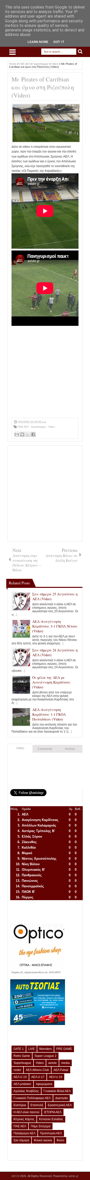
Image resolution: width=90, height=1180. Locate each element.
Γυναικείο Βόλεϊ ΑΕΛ (57, 1091)
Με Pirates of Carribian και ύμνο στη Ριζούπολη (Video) (43, 87)
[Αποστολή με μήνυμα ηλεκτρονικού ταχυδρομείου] (16, 434)
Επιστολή (36, 1105)
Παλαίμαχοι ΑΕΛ (25, 1133)
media (65, 1063)
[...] (15, 615)
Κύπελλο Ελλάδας (51, 1119)
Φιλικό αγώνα (43, 1140)
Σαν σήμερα (21, 1140)
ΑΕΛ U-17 (37, 1077)
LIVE (31, 1049)
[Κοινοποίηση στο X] (27, 434)
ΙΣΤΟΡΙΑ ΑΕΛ (53, 1112)
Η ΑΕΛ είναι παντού (27, 1112)
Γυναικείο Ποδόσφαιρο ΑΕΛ (32, 1098)
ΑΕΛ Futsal (61, 1070)
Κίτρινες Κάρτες (24, 1119)
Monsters (45, 1049)
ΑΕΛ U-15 (20, 1077)
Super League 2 (45, 1056)
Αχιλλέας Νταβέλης (26, 1091)
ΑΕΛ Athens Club (37, 1070)
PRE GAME (64, 1049)
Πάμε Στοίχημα (40, 1126)
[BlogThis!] (22, 434)
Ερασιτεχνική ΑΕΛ (60, 1105)
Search (80, 51)
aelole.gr (73, 1175)
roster (17, 1070)
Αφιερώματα (44, 1084)
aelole (52, 1063)
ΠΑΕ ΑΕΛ (24, 426)
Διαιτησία (61, 1098)
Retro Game (22, 1056)
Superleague (39, 426)
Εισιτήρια (20, 1105)
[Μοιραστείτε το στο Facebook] (33, 434)
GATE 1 (19, 1049)
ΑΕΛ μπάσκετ (22, 1084)
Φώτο (60, 1140)
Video (51, 426)
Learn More (38, 42)
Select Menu (13, 52)
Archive (70, 749)
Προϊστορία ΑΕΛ (51, 1133)
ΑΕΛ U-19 (55, 1077)
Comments (45, 749)
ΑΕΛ (14, 1175)
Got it (58, 42)
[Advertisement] (45, 372)
